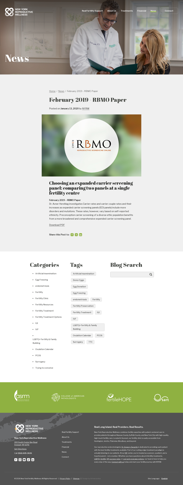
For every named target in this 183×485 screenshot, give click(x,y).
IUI (36, 323)
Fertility (39, 292)
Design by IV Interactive (91, 479)
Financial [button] (141, 11)
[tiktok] (28, 459)
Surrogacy (40, 362)
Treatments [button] (127, 11)
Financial (65, 447)
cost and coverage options (133, 459)
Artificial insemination (45, 273)
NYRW (85, 108)
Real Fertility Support (70, 432)
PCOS (38, 355)
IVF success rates (113, 459)
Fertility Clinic (41, 298)
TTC (90, 342)
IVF (37, 329)
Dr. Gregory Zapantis (130, 447)
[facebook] (72, 234)
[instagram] (20, 459)
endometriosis (42, 286)
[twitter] (76, 234)
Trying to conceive (44, 368)
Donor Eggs (78, 280)
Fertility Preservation (83, 306)
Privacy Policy (65, 479)
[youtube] (24, 459)
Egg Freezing (41, 280)
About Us (65, 437)
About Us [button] (111, 11)
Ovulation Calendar (44, 349)
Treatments (67, 442)
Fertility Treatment (44, 311)
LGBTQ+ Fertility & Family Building (45, 341)
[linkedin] (80, 234)
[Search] (153, 276)
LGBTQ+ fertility (100, 459)
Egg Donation (79, 286)
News (153, 11)
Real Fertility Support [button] (92, 11)
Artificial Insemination (83, 274)
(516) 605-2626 (25, 453)
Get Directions (20, 449)
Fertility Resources (44, 304)
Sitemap (76, 479)
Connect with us (118, 462)
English (164, 479)
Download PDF (57, 225)
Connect (169, 11)
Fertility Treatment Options (48, 317)
